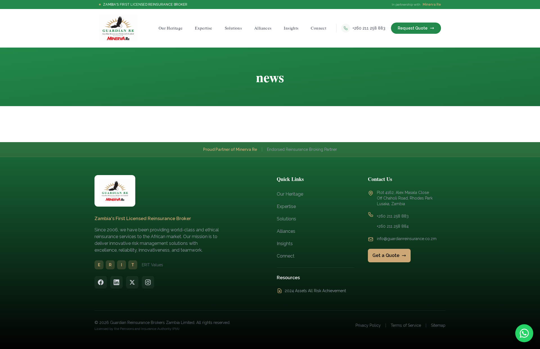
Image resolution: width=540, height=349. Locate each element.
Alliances (286, 231)
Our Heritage (290, 194)
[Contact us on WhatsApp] (524, 333)
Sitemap (438, 325)
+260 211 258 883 (393, 216)
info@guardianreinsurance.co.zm (406, 238)
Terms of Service (406, 325)
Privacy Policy (368, 325)
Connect (285, 256)
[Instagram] (148, 282)
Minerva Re (432, 4)
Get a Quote (385, 255)
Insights (285, 243)
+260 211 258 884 (393, 226)
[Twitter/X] (132, 282)
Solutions (286, 219)
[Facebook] (100, 282)
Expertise (286, 206)
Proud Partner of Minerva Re (230, 149)
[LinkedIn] (116, 282)
